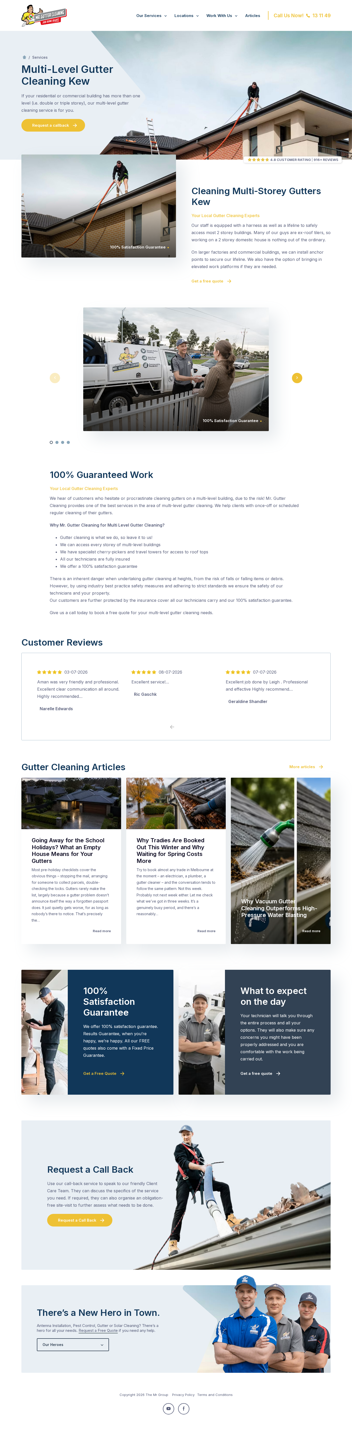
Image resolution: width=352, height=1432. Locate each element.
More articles (302, 766)
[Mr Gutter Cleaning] (44, 25)
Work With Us (219, 15)
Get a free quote (207, 281)
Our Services (149, 15)
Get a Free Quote (99, 1073)
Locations (184, 15)
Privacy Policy (183, 1395)
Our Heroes (53, 1344)
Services (40, 57)
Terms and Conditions (215, 1395)
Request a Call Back (77, 1220)
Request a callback (50, 125)
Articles (252, 15)
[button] (51, 442)
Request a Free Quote (98, 1330)
